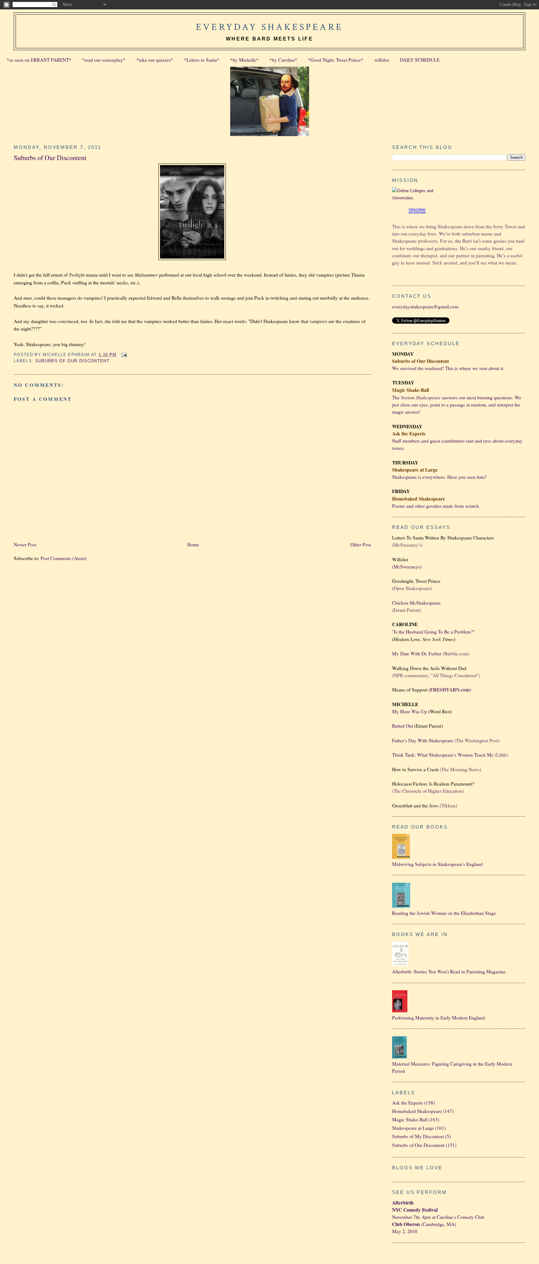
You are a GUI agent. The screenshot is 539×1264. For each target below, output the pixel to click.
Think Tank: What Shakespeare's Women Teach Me (442, 755)
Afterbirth (403, 1202)
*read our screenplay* (103, 60)
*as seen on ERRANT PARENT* (39, 60)
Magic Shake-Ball (409, 1119)
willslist (381, 60)
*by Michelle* (244, 60)
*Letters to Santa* (201, 60)
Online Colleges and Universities (417, 210)
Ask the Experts (407, 1103)
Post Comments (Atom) (63, 558)
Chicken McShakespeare (416, 603)
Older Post (360, 544)
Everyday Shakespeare (269, 27)
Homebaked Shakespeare (417, 1111)
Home (193, 544)
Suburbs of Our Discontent (50, 157)
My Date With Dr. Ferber (416, 653)
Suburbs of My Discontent (418, 1136)
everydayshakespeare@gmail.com (425, 306)
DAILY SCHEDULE (419, 60)
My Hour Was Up (409, 711)
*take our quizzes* (154, 60)
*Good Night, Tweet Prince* (335, 60)
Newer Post (25, 544)
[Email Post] (123, 354)
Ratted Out (402, 726)
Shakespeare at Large (413, 1128)
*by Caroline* (283, 60)
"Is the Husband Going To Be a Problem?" (433, 632)
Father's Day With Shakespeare (422, 740)
